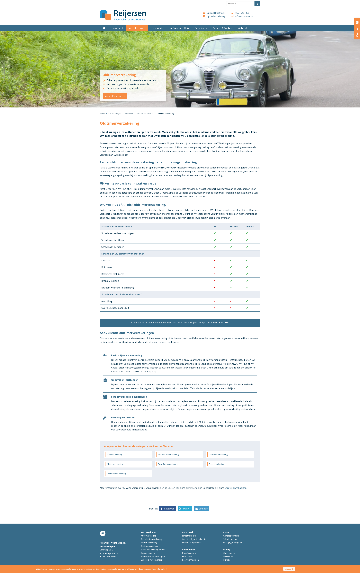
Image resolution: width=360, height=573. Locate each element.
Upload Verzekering (216, 16)
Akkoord (289, 569)
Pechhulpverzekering (116, 473)
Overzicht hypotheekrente (194, 539)
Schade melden (230, 539)
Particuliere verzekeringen (153, 556)
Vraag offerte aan (113, 96)
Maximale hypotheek (192, 542)
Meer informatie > (159, 569)
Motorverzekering (115, 464)
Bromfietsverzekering (168, 464)
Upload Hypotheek (215, 13)
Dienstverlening (189, 553)
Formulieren (187, 556)
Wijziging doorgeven (232, 542)
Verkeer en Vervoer (145, 113)
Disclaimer (228, 556)
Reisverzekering (148, 553)
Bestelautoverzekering (168, 454)
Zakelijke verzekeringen (151, 559)
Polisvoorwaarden (190, 559)
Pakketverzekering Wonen (153, 549)
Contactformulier (231, 535)
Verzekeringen (114, 113)
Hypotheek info (189, 535)
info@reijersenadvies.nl (245, 16)
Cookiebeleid (229, 553)
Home (102, 113)
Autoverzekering (114, 454)
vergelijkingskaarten (236, 487)
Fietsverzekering (216, 464)
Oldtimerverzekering (218, 454)
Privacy (226, 559)
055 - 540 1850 (242, 13)
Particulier (129, 113)
